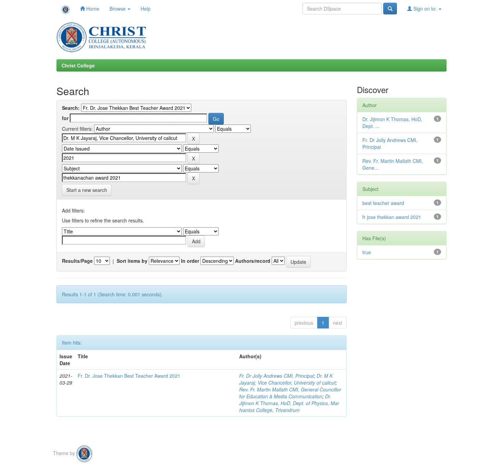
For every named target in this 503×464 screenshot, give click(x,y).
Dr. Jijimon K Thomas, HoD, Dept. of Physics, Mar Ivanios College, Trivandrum (289, 403)
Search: (71, 107)
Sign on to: (425, 8)
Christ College (78, 65)
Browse (118, 8)
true (366, 252)
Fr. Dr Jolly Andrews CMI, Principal (276, 375)
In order (190, 260)
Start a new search (86, 189)
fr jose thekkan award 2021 (391, 217)
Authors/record (252, 260)
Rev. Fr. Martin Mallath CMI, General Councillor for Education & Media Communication (290, 393)
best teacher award (383, 202)
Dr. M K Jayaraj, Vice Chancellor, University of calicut (287, 379)
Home (92, 8)
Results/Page (77, 260)
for (65, 118)
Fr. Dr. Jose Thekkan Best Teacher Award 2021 (129, 375)
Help (146, 8)
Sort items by (132, 260)
